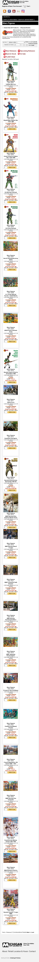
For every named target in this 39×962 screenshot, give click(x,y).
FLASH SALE (10, 57)
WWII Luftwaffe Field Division (11, 583)
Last (32, 45)
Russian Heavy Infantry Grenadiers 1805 (11, 373)
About (4, 951)
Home (5, 27)
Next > (28, 932)
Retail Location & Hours (18, 951)
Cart (28, 6)
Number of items (9, 44)
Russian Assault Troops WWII (11, 913)
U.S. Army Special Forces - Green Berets (10, 295)
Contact (32, 951)
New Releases (11, 51)
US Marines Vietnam (11, 192)
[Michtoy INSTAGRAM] (23, 11)
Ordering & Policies (15, 958)
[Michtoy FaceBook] (10, 11)
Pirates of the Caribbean (10, 690)
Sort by (5, 42)
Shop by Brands (25, 27)
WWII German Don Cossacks (10, 799)
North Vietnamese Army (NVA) (11, 259)
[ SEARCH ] (6, 17)
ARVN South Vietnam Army (10, 331)
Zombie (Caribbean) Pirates (11, 727)
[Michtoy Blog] (5, 11)
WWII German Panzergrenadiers (10, 619)
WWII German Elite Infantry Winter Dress (10, 517)
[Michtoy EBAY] (19, 11)
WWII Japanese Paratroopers (10, 655)
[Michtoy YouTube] (14, 11)
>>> (30, 45)
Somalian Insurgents (10, 438)
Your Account (17, 6)
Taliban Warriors (11, 84)
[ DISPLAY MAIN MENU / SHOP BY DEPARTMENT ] (18, 19)
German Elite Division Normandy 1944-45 (10, 481)
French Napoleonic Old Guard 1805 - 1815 (11, 763)
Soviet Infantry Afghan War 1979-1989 (11, 157)
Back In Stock (11, 54)
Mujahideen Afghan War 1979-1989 (11, 121)
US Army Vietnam (10, 228)
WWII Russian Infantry (10, 870)
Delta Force (10, 402)
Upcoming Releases (27, 51)
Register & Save (7, 6)
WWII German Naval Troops (11, 547)
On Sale (23, 54)
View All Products (13, 27)
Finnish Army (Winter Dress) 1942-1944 (10, 841)
